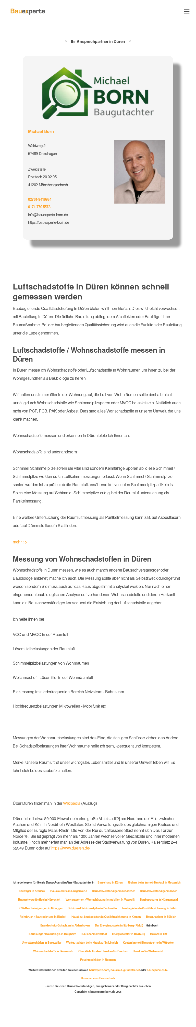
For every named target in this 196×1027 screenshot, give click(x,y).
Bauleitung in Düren (109, 882)
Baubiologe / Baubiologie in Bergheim (52, 934)
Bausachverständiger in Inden (158, 891)
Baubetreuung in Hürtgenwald (159, 899)
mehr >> (20, 542)
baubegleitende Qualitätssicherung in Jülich (149, 908)
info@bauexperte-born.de (48, 214)
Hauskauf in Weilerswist (148, 951)
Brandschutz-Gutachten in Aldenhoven (65, 925)
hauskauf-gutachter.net (125, 970)
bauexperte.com (99, 970)
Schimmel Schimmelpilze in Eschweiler (92, 908)
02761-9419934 (39, 199)
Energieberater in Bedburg (128, 934)
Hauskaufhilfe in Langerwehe (68, 891)
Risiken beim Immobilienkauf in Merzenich (154, 882)
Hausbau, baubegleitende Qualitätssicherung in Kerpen (106, 916)
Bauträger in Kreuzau (32, 891)
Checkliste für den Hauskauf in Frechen (103, 951)
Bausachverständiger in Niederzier (113, 891)
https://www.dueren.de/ (70, 848)
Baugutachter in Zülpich (161, 916)
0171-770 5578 (39, 206)
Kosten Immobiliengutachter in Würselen (148, 942)
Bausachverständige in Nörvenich (39, 899)
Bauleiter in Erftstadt (94, 934)
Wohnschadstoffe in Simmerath (53, 951)
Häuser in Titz (158, 934)
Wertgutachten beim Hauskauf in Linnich (92, 942)
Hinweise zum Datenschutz (98, 978)
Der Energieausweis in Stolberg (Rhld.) (119, 925)
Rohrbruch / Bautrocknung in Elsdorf (43, 916)
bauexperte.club (157, 970)
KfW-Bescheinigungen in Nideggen (41, 908)
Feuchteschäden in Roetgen (98, 959)
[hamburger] (187, 11)
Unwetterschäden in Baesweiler (41, 942)
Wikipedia (72, 803)
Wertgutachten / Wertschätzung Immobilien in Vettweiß (100, 899)
